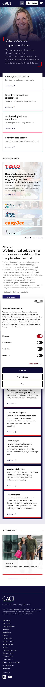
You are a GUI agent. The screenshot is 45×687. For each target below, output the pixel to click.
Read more (10, 404)
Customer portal (8, 641)
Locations (6, 629)
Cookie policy (7, 638)
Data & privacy (8, 644)
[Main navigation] (42, 3)
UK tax (5, 647)
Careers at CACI (8, 665)
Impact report (7, 659)
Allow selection (22, 377)
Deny (22, 384)
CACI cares (6, 623)
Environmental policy (10, 650)
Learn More (9, 195)
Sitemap (5, 635)
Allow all (22, 370)
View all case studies (32, 238)
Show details (34, 364)
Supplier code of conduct (11, 662)
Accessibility (7, 632)
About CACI (7, 620)
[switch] (40, 342)
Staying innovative (9, 626)
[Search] (22, 3)
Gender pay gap (8, 653)
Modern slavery (8, 656)
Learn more (9, 86)
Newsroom (6, 668)
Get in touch (32, 3)
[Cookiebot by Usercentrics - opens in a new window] (33, 301)
